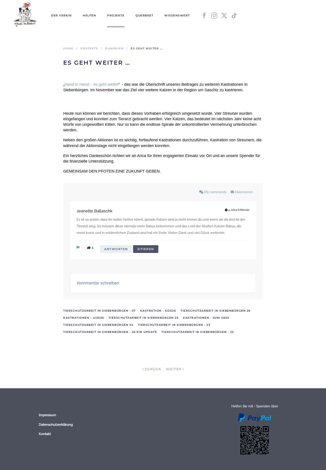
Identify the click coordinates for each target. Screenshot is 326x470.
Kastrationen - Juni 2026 (206, 317)
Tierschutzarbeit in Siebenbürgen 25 (144, 317)
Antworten (116, 249)
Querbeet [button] (144, 15)
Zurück (153, 369)
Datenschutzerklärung (56, 425)
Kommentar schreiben (98, 283)
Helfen (89, 15)
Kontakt (45, 434)
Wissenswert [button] (177, 15)
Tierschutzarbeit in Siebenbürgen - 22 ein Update (110, 332)
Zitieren (145, 249)
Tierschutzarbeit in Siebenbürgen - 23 (174, 324)
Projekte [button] (115, 15)
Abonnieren (243, 192)
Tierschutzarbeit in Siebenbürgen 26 (216, 310)
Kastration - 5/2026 (158, 310)
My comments (215, 192)
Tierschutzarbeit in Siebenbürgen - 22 (197, 332)
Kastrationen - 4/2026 (83, 317)
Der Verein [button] (61, 15)
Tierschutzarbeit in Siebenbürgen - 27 (99, 310)
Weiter (174, 369)
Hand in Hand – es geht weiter (91, 84)
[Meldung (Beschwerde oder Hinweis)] (78, 248)
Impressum (47, 415)
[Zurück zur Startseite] (24, 15)
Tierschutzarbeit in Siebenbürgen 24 (98, 324)
